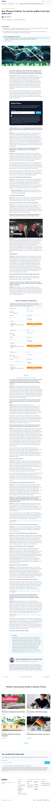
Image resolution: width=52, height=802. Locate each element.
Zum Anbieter (34, 345)
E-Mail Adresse (13, 110)
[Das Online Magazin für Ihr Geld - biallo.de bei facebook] (40, 800)
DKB (28, 783)
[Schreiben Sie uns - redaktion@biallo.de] (48, 800)
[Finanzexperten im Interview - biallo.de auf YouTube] (34, 800)
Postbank (36, 784)
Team (19, 783)
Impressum (43, 781)
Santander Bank (36, 782)
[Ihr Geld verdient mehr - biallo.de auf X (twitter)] (46, 800)
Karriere (19, 786)
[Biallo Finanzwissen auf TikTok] (36, 800)
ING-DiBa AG (29, 781)
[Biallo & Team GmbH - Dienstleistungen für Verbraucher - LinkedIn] (44, 800)
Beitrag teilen (47, 676)
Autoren (19, 781)
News (17, 3)
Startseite (5, 3)
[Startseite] (4, 1)
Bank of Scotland (36, 789)
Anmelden (38, 112)
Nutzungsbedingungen (45, 785)
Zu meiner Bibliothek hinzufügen (19, 19)
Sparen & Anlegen (11, 3)
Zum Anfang (6, 676)
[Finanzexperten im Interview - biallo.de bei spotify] (38, 800)
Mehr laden (26, 375)
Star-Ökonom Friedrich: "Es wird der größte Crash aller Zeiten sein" (31, 3)
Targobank (36, 786)
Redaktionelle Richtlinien (20, 789)
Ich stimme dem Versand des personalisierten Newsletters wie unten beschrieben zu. (27, 115)
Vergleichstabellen (21, 785)
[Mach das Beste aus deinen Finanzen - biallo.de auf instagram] (42, 800)
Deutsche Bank (30, 785)
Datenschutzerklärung (45, 783)
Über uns (20, 791)
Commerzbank (30, 786)
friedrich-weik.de (37, 651)
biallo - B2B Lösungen (22, 793)
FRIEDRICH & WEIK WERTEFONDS (29, 650)
